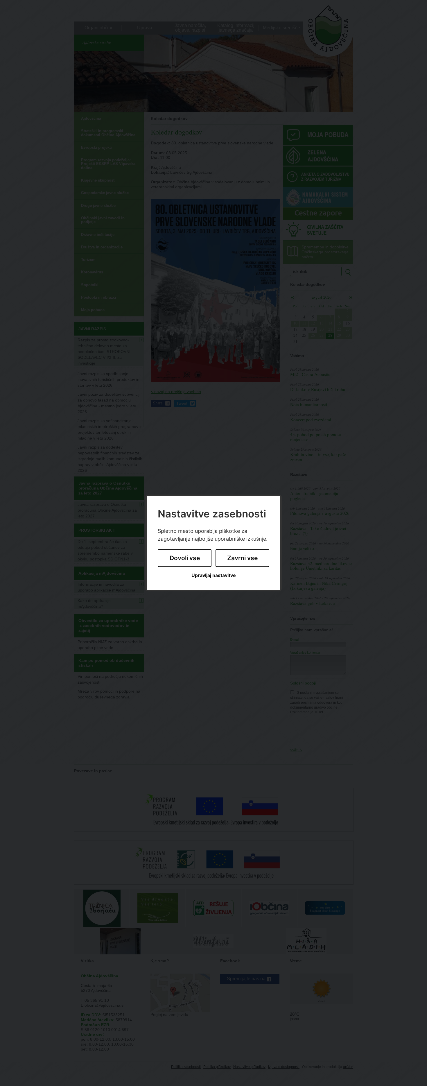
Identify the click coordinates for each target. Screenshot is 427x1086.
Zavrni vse (242, 558)
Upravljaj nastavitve (213, 575)
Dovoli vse (185, 558)
